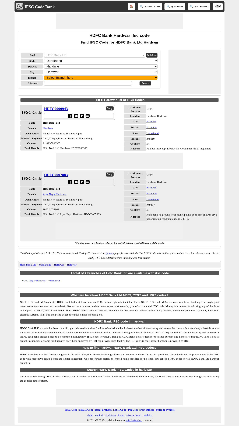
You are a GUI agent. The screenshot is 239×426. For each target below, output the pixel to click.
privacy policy (134, 415)
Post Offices (147, 409)
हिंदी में (218, 6)
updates (148, 415)
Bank (33, 55)
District (32, 66)
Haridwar (48, 128)
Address (32, 83)
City (32, 72)
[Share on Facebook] (70, 116)
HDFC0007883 (56, 175)
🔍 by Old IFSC (199, 6)
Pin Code (133, 409)
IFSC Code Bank (39, 7)
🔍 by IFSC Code (150, 6)
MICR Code (86, 409)
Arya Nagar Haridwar (54, 194)
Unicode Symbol (165, 409)
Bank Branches (104, 409)
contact (99, 415)
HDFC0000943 (56, 109)
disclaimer (110, 415)
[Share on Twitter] (82, 116)
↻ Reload (151, 55)
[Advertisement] (119, 21)
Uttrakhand (152, 133)
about (90, 415)
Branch (32, 77)
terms (121, 415)
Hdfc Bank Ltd (28, 264)
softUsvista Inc (134, 420)
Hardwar (151, 121)
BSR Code (120, 409)
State (32, 61)
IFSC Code (71, 409)
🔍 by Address (175, 6)
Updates (109, 253)
